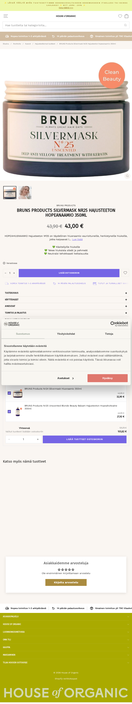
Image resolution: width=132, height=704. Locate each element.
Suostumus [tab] (23, 333)
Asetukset (63, 378)
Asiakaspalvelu (11, 616)
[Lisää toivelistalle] (125, 273)
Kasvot (28, 44)
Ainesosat (10, 306)
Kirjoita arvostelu (66, 582)
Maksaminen (9, 655)
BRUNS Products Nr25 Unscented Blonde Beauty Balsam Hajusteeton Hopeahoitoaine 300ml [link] (71, 407)
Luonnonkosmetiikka (14, 632)
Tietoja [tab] (109, 333)
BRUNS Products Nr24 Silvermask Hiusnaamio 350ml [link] (53, 388)
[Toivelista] (120, 16)
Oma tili (7, 639)
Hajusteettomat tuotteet (45, 44)
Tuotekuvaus (11, 293)
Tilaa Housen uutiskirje (15, 662)
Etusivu (6, 44)
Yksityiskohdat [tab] (66, 333)
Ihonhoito (17, 44)
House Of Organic (12, 624)
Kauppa (6, 647)
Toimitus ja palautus (15, 313)
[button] (9, 439)
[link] (18, 393)
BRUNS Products (66, 205)
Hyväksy (107, 378)
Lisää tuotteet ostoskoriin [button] (84, 439)
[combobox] (66, 25)
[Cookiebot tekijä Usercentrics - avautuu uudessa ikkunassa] (113, 323)
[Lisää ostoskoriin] (78, 506)
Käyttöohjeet (11, 299)
